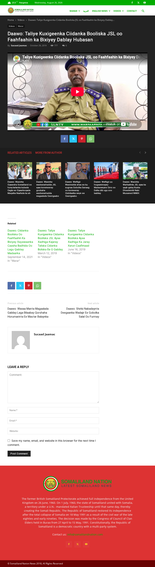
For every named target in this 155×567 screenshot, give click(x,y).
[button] (142, 11)
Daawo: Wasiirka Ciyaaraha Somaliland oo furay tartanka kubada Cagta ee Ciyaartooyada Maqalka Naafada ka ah (20, 187)
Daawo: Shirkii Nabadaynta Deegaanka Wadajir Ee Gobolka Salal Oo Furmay (80, 312)
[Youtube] (144, 2)
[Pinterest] (82, 139)
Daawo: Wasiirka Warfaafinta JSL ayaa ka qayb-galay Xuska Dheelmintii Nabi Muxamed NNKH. (134, 187)
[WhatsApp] (90, 139)
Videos (117, 10)
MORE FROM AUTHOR (48, 152)
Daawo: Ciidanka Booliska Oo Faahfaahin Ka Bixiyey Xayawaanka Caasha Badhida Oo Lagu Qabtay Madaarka (20, 242)
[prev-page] (140, 152)
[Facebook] (132, 2)
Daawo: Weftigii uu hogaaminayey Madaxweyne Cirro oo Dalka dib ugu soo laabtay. (104, 187)
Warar (73, 10)
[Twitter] (138, 2)
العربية (86, 10)
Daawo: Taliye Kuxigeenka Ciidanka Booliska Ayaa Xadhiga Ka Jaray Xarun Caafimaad (81, 238)
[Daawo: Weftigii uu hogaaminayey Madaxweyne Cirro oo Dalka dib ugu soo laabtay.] (106, 170)
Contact (132, 10)
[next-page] (145, 152)
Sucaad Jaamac (19, 45)
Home (11, 20)
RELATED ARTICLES (20, 152)
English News (100, 10)
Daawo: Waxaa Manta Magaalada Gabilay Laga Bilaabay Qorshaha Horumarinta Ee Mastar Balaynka (28, 312)
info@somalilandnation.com (85, 534)
